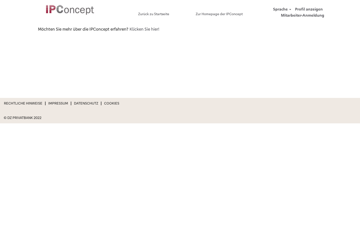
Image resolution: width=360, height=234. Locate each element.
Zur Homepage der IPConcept (219, 14)
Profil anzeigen (309, 9)
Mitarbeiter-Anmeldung (302, 15)
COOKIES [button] (111, 103)
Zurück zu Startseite (153, 14)
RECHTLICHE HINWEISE (23, 103)
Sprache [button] (281, 9)
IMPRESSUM (58, 103)
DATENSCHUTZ (86, 103)
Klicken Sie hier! (144, 29)
